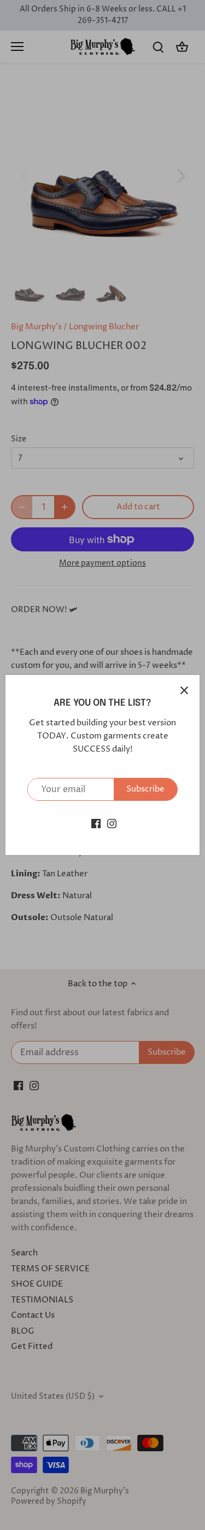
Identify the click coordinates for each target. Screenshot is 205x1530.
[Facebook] (96, 823)
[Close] (184, 690)
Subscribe (145, 789)
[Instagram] (111, 823)
